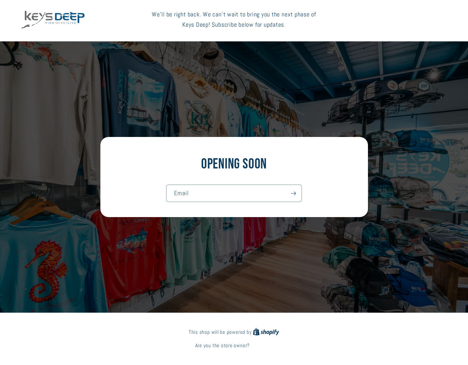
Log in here (262, 345)
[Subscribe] (293, 193)
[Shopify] (266, 332)
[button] (420, 19)
